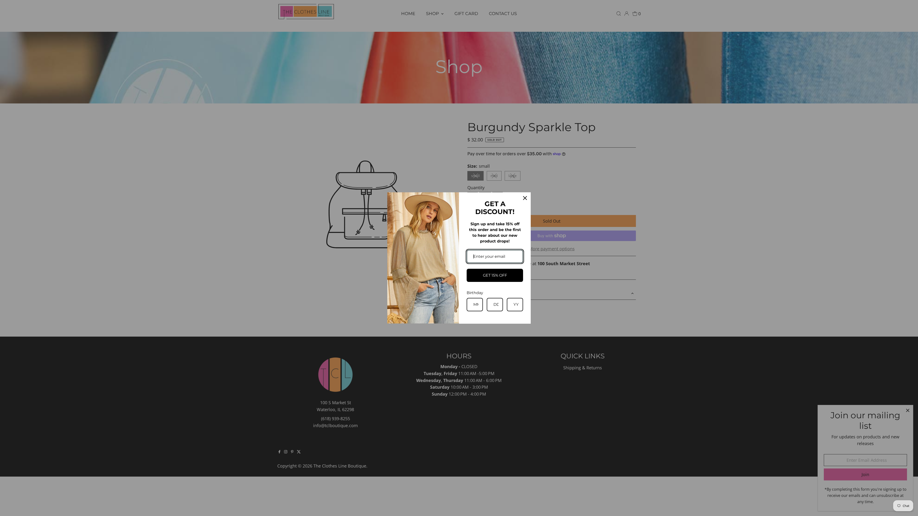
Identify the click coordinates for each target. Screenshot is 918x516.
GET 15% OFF (495, 275)
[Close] (525, 198)
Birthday (475, 292)
